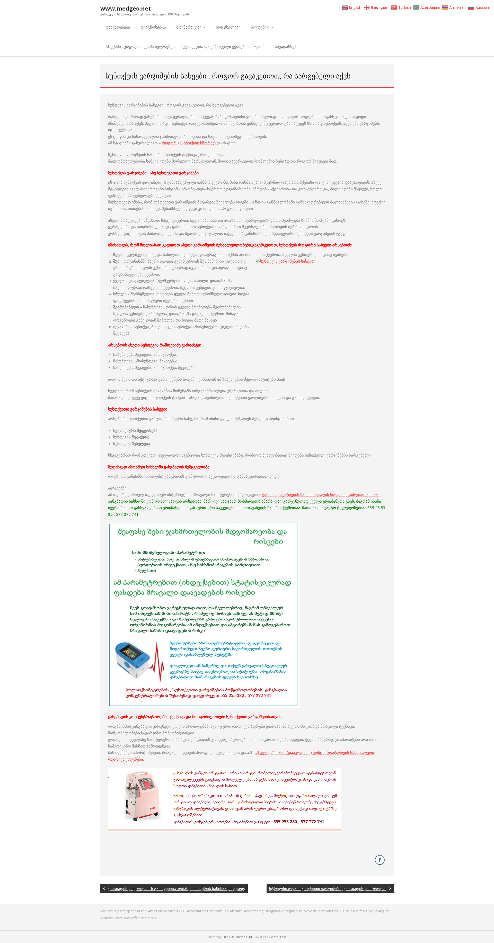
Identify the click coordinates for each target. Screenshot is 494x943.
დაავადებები (117, 27)
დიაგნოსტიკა (153, 27)
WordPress (278, 937)
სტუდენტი (260, 27)
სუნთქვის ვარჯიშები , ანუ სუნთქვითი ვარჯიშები (153, 173)
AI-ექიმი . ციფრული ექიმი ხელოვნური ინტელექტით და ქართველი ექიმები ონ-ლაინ (184, 46)
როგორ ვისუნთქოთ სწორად (189, 142)
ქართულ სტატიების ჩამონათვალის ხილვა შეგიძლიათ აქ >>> (321, 494)
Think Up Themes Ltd (237, 937)
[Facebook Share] (380, 860)
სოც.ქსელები (228, 27)
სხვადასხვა (285, 46)
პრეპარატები (188, 27)
